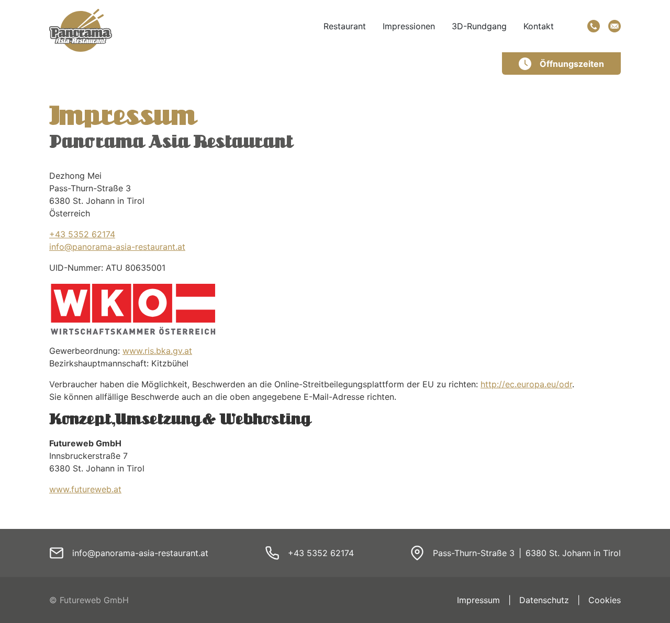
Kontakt (538, 26)
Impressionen (409, 26)
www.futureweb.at (85, 489)
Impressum (478, 600)
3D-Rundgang (479, 26)
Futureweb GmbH (94, 600)
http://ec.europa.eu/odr (526, 384)
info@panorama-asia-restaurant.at (117, 246)
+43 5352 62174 (82, 234)
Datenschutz (544, 600)
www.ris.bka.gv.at (157, 350)
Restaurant (344, 26)
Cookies (604, 600)
